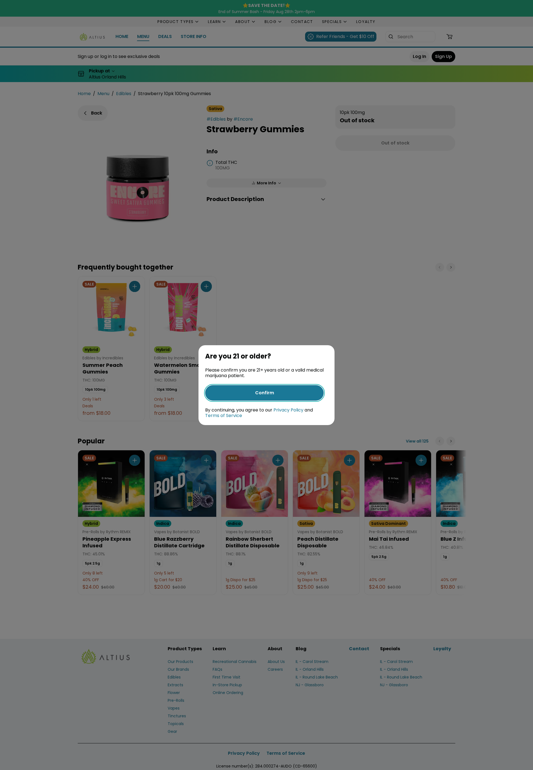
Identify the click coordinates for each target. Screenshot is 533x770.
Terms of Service (223, 415)
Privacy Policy (288, 410)
